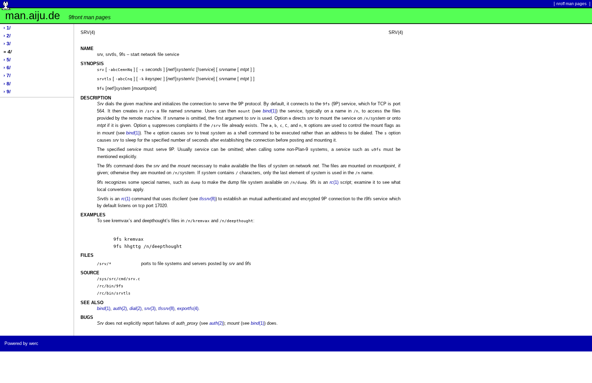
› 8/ (7, 83)
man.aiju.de (58, 16)
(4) (187, 308)
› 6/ (7, 67)
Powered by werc (21, 343)
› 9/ (7, 91)
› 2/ (7, 35)
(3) (150, 308)
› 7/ (7, 75)
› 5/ (7, 59)
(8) (207, 198)
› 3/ (7, 43)
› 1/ (7, 28)
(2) (120, 308)
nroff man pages (571, 3)
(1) (269, 110)
